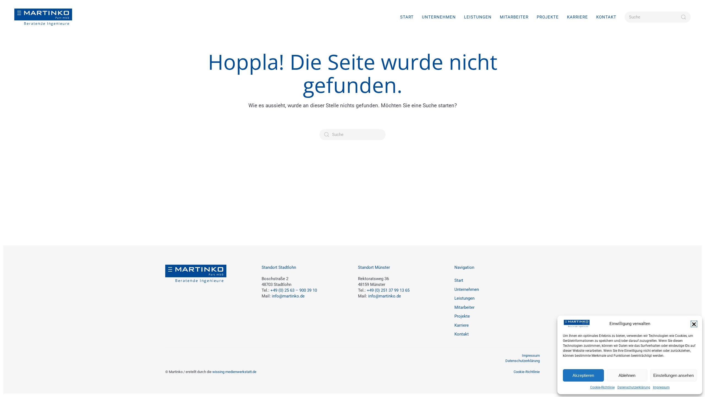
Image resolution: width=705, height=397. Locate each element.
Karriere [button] (577, 17)
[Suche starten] (683, 17)
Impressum (661, 387)
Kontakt (606, 17)
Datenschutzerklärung (633, 387)
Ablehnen (627, 375)
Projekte (548, 17)
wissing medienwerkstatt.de (234, 372)
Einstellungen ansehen (673, 375)
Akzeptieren (583, 375)
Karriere (461, 325)
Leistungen (464, 298)
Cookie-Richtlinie (602, 387)
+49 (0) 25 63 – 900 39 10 (293, 290)
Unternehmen (439, 17)
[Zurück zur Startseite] (43, 17)
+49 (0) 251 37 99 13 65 (388, 290)
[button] (694, 324)
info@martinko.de (288, 296)
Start (407, 17)
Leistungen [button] (478, 17)
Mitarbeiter (514, 17)
